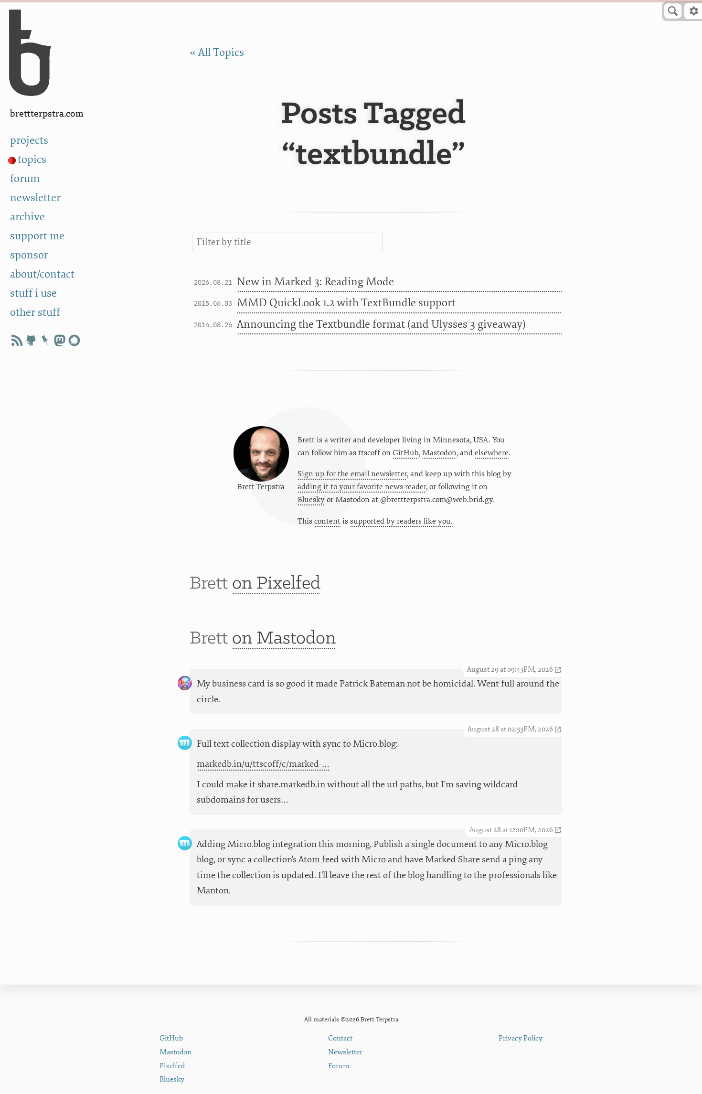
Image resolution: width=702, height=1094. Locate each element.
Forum (339, 1066)
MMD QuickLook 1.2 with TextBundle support (346, 303)
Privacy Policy (520, 1038)
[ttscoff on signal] (74, 340)
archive (27, 217)
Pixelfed (172, 1066)
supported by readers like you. (401, 521)
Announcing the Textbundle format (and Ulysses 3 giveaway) (381, 324)
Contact (340, 1038)
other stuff (35, 312)
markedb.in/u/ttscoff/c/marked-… (263, 764)
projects (29, 140)
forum (25, 178)
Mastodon (439, 453)
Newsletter (345, 1052)
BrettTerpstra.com (47, 114)
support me (37, 236)
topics (32, 159)
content (327, 521)
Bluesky (311, 499)
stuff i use (33, 293)
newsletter (35, 197)
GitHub (406, 453)
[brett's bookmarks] (45, 340)
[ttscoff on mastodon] (60, 340)
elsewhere (492, 453)
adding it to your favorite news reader (362, 487)
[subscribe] (17, 340)
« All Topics (217, 52)
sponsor (29, 255)
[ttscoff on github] (31, 340)
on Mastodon (284, 638)
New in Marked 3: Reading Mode (315, 282)
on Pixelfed (276, 583)
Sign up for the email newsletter (352, 474)
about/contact (42, 274)
